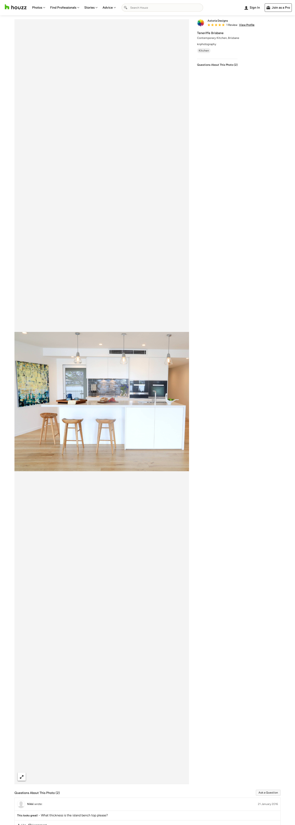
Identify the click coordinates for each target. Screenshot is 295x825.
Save (114, 776)
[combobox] (162, 8)
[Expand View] (22, 776)
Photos (37, 7)
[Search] (126, 8)
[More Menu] (182, 777)
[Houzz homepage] (15, 6)
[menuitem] (39, 7)
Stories (89, 7)
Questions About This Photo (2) (217, 65)
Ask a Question (268, 792)
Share (94, 776)
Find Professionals (63, 7)
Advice (108, 7)
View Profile (246, 25)
